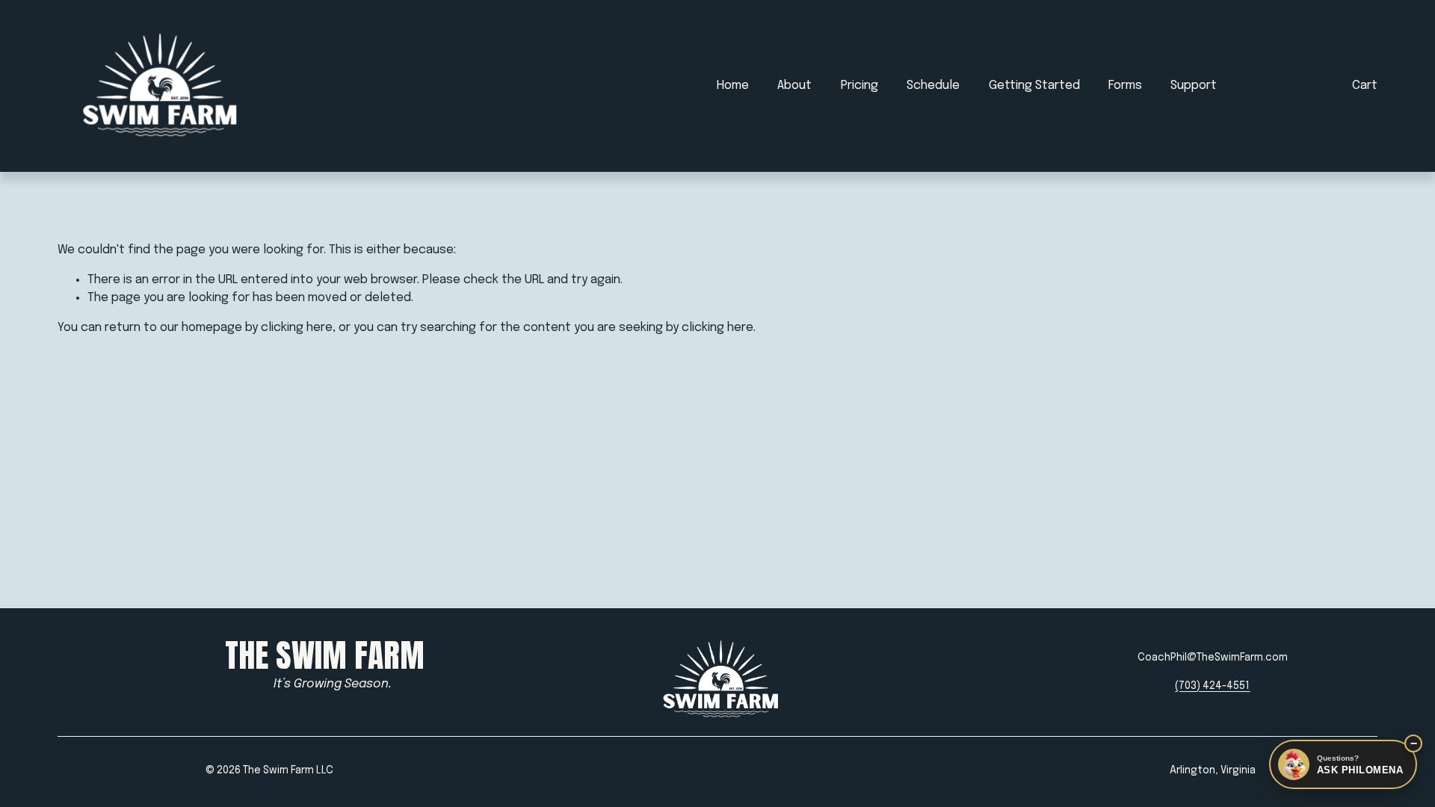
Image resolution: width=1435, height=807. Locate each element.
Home (733, 85)
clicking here (297, 327)
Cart (1364, 85)
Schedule (933, 85)
